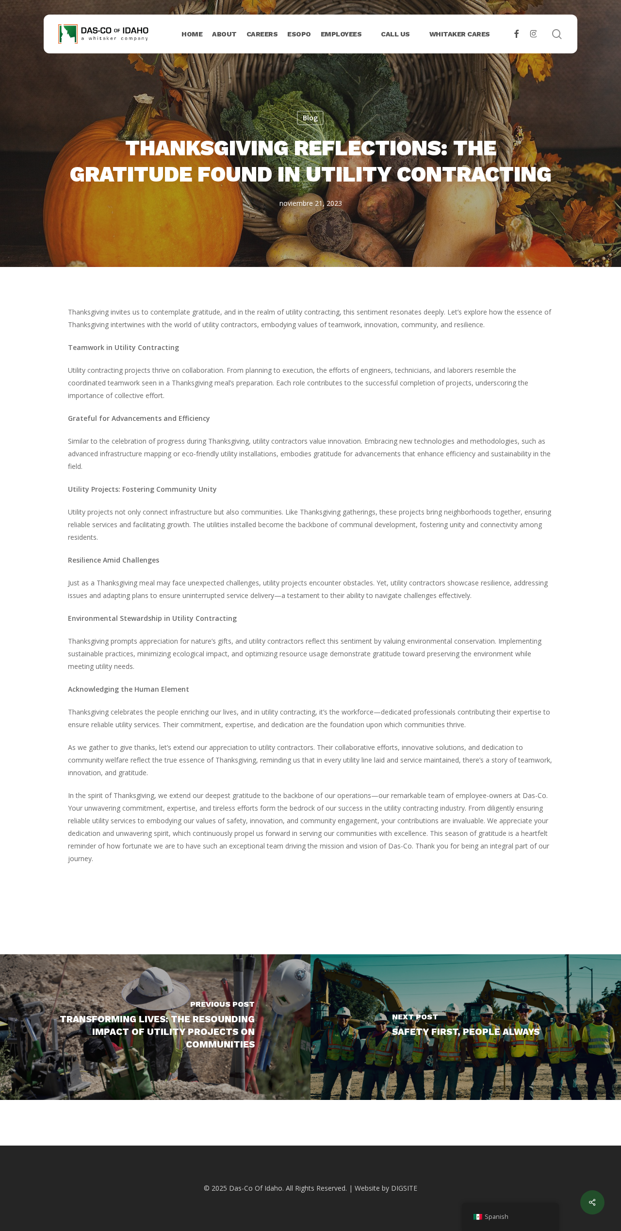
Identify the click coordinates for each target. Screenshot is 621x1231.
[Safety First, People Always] (465, 1027)
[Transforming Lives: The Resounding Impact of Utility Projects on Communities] (155, 1027)
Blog (310, 117)
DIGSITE (404, 1188)
